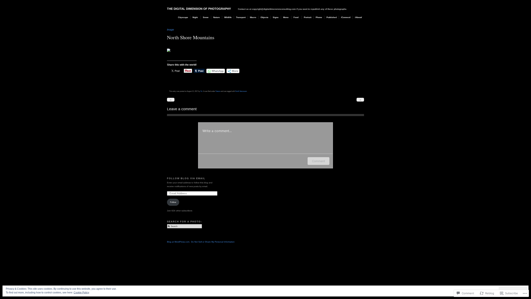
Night (195, 17)
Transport (241, 17)
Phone (319, 17)
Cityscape (183, 17)
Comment (318, 161)
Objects (264, 17)
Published (331, 17)
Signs (276, 17)
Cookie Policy (81, 292)
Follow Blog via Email (186, 178)
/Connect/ (346, 17)
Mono (286, 17)
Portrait (307, 17)
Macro (253, 17)
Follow (173, 202)
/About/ (358, 17)
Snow (205, 17)
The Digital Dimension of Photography (199, 8)
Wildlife (228, 17)
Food (296, 17)
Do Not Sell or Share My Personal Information (213, 242)
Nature (216, 17)
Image (170, 29)
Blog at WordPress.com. (178, 242)
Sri (201, 91)
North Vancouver (241, 91)
